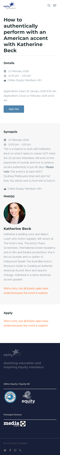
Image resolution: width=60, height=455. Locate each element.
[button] (54, 5)
